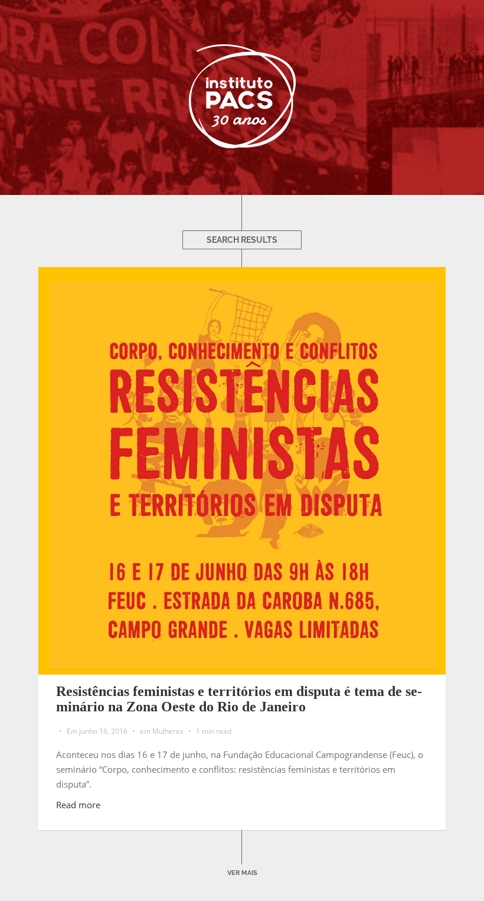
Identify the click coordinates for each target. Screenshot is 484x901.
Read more (78, 805)
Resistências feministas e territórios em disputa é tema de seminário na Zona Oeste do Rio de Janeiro (239, 699)
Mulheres (168, 731)
